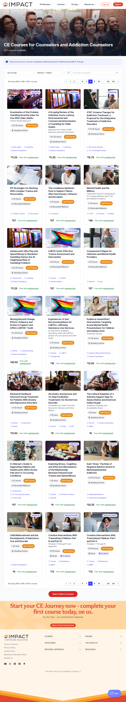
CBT (73, 426)
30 (113, 81)
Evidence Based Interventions (100, 353)
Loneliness (55, 214)
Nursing (113, 231)
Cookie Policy (9, 651)
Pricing (74, 4)
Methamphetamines (96, 494)
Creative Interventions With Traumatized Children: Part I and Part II (101, 538)
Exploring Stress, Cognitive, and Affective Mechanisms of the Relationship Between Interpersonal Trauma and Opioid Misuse (62, 470)
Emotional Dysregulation (98, 498)
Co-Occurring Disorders (97, 150)
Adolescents (17, 278)
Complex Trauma (18, 214)
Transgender (55, 356)
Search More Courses (63, 594)
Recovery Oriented (96, 147)
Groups (15, 426)
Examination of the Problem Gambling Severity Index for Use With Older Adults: (24, 115)
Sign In (118, 4)
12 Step (63, 426)
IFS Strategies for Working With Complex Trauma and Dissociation (24, 191)
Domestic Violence (67, 494)
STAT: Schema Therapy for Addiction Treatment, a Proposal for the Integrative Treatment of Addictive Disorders (101, 118)
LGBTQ (63, 278)
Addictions (35, 92)
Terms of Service (11, 644)
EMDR (53, 565)
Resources (89, 4)
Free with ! (29, 157)
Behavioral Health (33, 168)
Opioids (53, 353)
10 (99, 81)
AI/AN (91, 426)
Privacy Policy (9, 648)
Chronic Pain (16, 498)
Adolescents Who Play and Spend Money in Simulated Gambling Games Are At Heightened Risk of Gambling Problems (24, 257)
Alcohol (53, 426)
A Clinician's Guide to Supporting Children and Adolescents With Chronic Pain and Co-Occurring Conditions (23, 470)
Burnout (91, 281)
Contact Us (8, 658)
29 (108, 81)
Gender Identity (56, 281)
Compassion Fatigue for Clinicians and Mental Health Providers (101, 254)
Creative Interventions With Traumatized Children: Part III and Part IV (62, 538)
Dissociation (33, 214)
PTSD (91, 214)
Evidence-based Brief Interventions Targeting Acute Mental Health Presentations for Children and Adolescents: (100, 325)
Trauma (53, 278)
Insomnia (101, 214)
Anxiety (15, 423)
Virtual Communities (106, 423)
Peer (101, 281)
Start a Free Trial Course (63, 625)
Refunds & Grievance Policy (15, 654)
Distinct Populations (19, 150)
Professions (45, 4)
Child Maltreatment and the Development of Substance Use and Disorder (24, 538)
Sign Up (105, 4)
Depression (26, 423)
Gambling (29, 147)
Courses (61, 4)
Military (111, 214)
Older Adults (16, 147)
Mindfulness (65, 561)
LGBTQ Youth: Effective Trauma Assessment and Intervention (61, 254)
